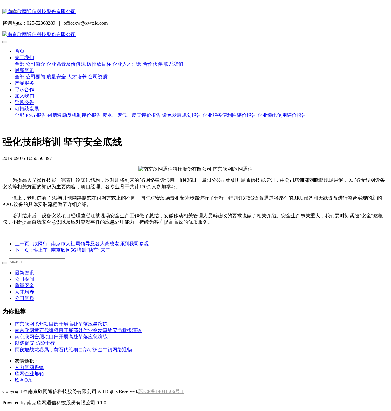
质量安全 (56, 76)
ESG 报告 (36, 115)
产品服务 (24, 83)
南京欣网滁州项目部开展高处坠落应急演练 (61, 323)
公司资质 (98, 76)
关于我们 (24, 57)
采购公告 (24, 102)
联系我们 (173, 64)
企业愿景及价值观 (66, 64)
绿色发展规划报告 (181, 115)
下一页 (62, 250)
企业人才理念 (127, 64)
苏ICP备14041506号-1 (161, 391)
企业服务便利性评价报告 (229, 115)
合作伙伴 (153, 64)
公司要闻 (35, 76)
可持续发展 (27, 108)
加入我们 (24, 96)
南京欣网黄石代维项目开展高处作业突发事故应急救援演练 (78, 330)
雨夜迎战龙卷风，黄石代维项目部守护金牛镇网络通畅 (73, 349)
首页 (19, 51)
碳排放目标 (99, 64)
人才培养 (77, 76)
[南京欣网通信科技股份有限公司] (195, 12)
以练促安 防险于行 (35, 343)
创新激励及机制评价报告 (74, 115)
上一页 (82, 243)
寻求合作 (24, 89)
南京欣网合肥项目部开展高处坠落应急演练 (61, 336)
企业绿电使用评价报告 (282, 115)
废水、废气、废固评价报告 (131, 115)
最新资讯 (24, 70)
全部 (19, 64)
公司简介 (35, 64)
